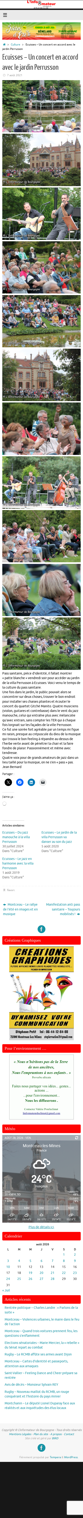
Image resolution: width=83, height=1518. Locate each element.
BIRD (55, 1438)
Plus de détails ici (41, 1227)
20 (41, 1273)
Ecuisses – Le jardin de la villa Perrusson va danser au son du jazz (59, 837)
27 (41, 1279)
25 (19, 1279)
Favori (11, 890)
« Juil (6, 1290)
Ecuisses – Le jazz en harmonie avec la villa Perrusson (17, 863)
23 (75, 1273)
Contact (69, 1434)
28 (52, 1279)
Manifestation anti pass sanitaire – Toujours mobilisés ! (63, 909)
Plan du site (40, 1434)
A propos (56, 1434)
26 (30, 1279)
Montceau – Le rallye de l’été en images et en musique (20, 909)
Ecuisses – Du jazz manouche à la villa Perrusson (16, 837)
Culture (15, 44)
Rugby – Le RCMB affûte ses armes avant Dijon (38, 1354)
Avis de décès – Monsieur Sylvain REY (31, 1385)
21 (52, 1273)
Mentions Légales (20, 1434)
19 (30, 1273)
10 (8, 1267)
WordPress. (71, 1457)
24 (8, 1279)
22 (64, 1273)
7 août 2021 (14, 75)
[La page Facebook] (41, 929)
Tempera (55, 1457)
